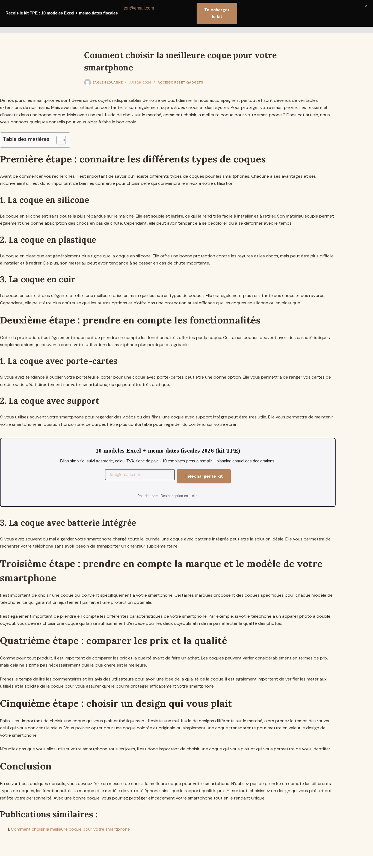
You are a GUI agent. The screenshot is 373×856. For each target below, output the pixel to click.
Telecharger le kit (204, 476)
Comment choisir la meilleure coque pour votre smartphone (70, 829)
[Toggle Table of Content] (58, 140)
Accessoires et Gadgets (180, 82)
